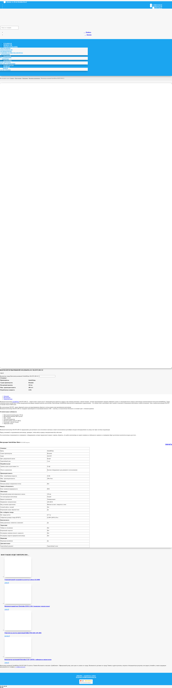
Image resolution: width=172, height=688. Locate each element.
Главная (8, 43)
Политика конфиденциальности (86, 677)
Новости (8, 45)
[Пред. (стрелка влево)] (0, 687)
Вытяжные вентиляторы (34, 78)
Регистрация (5, 70)
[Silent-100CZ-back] (36, 285)
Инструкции (7, 397)
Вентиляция (5, 48)
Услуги (7, 56)
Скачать (168, 444)
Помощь (8, 60)
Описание (6, 396)
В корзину (3, 378)
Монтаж (5, 59)
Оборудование (11, 46)
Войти (7, 67)
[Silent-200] (36, 136)
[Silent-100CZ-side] (27, 231)
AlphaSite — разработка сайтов (86, 675)
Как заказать (5, 62)
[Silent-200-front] (36, 190)
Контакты (9, 65)
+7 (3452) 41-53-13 (20, 667)
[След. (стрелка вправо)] (2, 687)
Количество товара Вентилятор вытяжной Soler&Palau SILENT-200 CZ (19, 376)
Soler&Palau (15, 401)
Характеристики (8, 399)
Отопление (5, 54)
